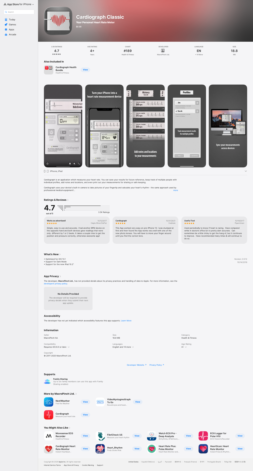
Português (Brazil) (214, 462)
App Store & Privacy (71, 465)
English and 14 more (122, 347)
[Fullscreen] (79, 164)
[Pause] (70, 164)
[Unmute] (74, 164)
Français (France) (190, 462)
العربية (160, 462)
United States (133, 462)
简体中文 (178, 462)
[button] (19, 19)
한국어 (202, 462)
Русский (168, 462)
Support (100, 465)
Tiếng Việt (227, 462)
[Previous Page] (41, 230)
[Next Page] (250, 230)
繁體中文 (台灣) (240, 462)
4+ (182, 347)
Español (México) (148, 462)
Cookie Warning (88, 465)
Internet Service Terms (52, 465)
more (175, 190)
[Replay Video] (47, 164)
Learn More (126, 320)
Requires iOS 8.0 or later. (55, 347)
